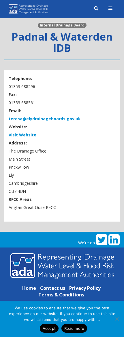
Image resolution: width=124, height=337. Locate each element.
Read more (74, 328)
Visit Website (22, 135)
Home (29, 288)
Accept (49, 328)
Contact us (52, 288)
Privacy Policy (85, 288)
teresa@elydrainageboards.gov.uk (45, 118)
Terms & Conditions (61, 295)
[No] (117, 319)
